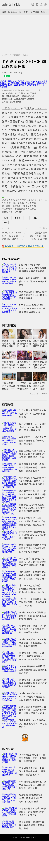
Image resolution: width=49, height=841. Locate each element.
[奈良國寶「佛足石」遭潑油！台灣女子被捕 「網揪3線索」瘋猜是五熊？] (10, 468)
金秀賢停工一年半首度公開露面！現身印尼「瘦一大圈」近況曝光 (32, 440)
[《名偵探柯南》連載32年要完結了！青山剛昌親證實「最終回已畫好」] (10, 812)
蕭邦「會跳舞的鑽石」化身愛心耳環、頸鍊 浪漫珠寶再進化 (33, 281)
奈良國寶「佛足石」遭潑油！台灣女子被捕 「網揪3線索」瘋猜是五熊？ (32, 467)
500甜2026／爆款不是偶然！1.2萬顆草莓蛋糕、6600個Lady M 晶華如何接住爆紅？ (32, 657)
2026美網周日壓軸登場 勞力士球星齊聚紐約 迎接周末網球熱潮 (33, 669)
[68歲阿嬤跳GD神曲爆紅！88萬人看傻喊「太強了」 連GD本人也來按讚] (10, 798)
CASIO (6, 218)
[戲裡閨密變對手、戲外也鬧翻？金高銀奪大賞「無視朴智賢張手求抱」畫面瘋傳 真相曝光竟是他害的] (10, 495)
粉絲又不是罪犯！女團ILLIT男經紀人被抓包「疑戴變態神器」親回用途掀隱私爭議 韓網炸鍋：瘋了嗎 (32, 522)
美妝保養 (34, 11)
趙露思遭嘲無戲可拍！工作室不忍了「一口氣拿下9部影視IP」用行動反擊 (32, 548)
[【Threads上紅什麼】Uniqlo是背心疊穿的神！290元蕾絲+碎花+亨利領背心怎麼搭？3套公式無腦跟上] (10, 589)
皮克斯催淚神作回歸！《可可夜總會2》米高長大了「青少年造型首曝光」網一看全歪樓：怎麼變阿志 (24, 364)
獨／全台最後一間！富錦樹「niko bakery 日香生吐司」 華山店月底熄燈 (32, 427)
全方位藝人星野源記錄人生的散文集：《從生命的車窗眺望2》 (32, 413)
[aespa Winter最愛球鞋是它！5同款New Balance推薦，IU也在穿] (10, 535)
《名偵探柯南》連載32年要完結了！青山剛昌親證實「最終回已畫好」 (33, 811)
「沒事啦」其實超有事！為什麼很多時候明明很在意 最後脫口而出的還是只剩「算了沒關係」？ (24, 386)
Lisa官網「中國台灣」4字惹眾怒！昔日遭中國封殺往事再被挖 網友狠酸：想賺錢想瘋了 (33, 563)
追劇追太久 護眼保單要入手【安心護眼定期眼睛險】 (40, 364)
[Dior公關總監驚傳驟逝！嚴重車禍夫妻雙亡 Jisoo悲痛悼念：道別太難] (10, 785)
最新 (4, 11)
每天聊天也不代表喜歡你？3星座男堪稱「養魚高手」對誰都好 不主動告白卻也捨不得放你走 (33, 482)
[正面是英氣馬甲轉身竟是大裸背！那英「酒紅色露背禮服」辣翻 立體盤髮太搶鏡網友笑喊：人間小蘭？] (10, 710)
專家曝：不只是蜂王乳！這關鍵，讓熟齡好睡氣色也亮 (8, 343)
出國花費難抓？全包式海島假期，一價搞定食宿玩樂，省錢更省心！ (8, 386)
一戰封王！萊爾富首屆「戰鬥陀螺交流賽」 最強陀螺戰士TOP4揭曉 (33, 602)
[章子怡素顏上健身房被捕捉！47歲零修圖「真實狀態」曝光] (10, 825)
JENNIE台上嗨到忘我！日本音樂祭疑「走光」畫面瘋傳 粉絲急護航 (32, 758)
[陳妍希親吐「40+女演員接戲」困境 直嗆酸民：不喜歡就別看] (10, 724)
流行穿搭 (23, 11)
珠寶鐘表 (17, 55)
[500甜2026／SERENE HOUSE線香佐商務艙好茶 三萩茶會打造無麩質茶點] (10, 697)
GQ (26, 218)
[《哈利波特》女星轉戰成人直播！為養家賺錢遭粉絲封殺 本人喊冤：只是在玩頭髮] (10, 575)
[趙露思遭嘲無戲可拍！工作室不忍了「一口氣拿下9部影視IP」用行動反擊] (10, 548)
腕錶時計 (26, 55)
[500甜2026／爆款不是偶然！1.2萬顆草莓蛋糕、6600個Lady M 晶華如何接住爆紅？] (10, 656)
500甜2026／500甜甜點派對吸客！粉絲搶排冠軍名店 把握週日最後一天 (32, 615)
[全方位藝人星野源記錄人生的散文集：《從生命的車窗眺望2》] (10, 414)
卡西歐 (35, 218)
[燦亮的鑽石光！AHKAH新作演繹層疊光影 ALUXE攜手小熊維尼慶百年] (10, 295)
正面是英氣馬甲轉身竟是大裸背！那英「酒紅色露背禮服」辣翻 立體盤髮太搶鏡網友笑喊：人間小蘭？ (33, 711)
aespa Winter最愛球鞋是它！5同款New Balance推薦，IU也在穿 (32, 535)
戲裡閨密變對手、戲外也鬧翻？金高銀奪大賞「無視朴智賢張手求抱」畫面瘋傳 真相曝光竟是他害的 (33, 496)
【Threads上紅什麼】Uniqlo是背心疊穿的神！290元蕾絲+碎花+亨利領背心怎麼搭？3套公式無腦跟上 (32, 592)
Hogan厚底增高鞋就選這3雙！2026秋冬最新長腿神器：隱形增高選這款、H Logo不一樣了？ (32, 509)
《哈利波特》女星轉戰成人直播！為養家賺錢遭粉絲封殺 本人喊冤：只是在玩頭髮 (32, 576)
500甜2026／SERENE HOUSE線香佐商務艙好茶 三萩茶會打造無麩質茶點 (32, 696)
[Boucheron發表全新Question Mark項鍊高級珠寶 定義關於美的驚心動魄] (10, 268)
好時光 (44, 11)
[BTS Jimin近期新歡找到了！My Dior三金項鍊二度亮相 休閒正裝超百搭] (10, 308)
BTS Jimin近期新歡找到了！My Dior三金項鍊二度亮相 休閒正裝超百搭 (32, 308)
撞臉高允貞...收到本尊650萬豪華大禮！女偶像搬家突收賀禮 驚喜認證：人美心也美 (32, 455)
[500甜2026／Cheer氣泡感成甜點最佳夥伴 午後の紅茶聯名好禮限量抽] (10, 683)
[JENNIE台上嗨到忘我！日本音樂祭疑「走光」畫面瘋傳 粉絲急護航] (10, 758)
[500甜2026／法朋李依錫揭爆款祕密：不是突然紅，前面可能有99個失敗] (10, 643)
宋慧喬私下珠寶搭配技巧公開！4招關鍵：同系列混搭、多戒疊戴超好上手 (24, 343)
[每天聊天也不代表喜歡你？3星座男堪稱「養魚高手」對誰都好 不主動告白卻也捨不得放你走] (10, 481)
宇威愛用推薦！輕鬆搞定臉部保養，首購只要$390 (8, 364)
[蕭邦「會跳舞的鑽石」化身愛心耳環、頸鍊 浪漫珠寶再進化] (10, 282)
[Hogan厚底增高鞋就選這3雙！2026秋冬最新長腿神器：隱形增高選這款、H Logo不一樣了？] (10, 508)
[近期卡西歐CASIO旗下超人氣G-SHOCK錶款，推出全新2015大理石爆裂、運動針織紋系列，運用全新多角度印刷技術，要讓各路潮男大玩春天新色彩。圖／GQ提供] (24, 84)
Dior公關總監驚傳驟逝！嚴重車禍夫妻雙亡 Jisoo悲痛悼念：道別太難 (32, 784)
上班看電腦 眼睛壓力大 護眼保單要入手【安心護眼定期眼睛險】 (40, 343)
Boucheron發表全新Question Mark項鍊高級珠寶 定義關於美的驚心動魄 (32, 268)
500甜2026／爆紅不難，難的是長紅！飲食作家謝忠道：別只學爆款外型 (32, 629)
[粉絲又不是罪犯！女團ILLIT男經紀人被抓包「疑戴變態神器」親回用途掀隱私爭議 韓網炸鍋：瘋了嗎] (10, 521)
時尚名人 (12, 11)
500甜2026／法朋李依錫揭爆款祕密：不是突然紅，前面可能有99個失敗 (32, 642)
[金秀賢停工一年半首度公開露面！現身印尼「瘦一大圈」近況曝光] (10, 441)
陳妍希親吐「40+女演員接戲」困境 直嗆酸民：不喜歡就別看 (33, 723)
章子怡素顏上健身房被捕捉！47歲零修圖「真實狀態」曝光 (31, 825)
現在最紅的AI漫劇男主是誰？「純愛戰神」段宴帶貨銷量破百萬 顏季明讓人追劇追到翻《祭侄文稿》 (40, 386)
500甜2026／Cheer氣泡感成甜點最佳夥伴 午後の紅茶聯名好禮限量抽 (33, 683)
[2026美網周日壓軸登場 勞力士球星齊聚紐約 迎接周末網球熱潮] (10, 670)
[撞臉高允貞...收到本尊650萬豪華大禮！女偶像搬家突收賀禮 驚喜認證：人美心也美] (10, 454)
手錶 (5, 222)
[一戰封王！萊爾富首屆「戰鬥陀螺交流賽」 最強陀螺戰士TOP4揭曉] (10, 602)
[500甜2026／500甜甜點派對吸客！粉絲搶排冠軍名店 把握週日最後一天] (10, 616)
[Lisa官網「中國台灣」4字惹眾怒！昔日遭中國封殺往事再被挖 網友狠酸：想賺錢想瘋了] (10, 562)
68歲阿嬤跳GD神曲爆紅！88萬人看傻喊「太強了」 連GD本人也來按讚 (32, 798)
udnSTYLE (6, 55)
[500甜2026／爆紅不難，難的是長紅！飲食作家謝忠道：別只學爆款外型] (10, 629)
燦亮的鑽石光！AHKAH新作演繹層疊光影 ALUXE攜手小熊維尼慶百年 (33, 295)
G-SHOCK (16, 218)
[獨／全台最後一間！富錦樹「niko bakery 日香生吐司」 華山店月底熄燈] (10, 427)
